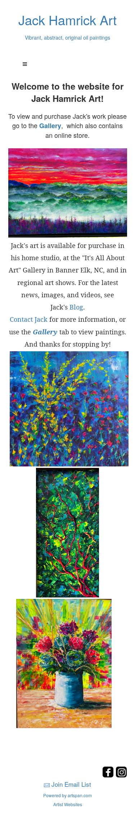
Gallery (50, 125)
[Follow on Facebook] (109, 775)
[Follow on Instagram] (121, 775)
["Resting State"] (67, 193)
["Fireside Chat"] (67, 531)
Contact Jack (29, 319)
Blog (76, 307)
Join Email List (71, 784)
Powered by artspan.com (67, 795)
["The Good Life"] (64, 662)
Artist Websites (67, 804)
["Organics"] (69, 408)
